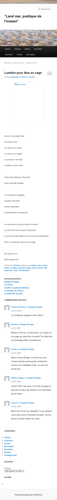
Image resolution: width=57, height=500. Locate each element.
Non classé (30, 54)
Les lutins (8, 284)
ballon (34, 265)
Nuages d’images (11, 281)
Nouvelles (38, 49)
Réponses (24, 270)
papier (28, 268)
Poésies (18, 49)
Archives (7, 468)
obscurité (21, 268)
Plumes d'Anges (17, 378)
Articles (27, 49)
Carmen (32, 77)
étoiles (7, 268)
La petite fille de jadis (13, 293)
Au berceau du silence (13, 290)
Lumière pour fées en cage (23, 72)
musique (13, 268)
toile (45, 268)
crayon (44, 265)
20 (50, 73)
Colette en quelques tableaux (16, 287)
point (41, 268)
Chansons (9, 54)
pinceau (35, 268)
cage (39, 265)
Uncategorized (10, 455)
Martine (14, 324)
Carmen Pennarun (18, 307)
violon (15, 270)
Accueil (8, 49)
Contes (19, 54)
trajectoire (8, 270)
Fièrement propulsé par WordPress (28, 494)
